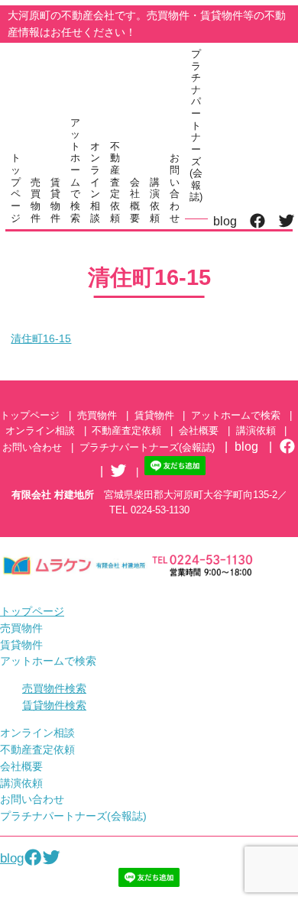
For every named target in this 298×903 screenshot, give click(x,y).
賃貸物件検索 (54, 705)
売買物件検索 (54, 688)
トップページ (16, 187)
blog (225, 221)
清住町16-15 (41, 338)
